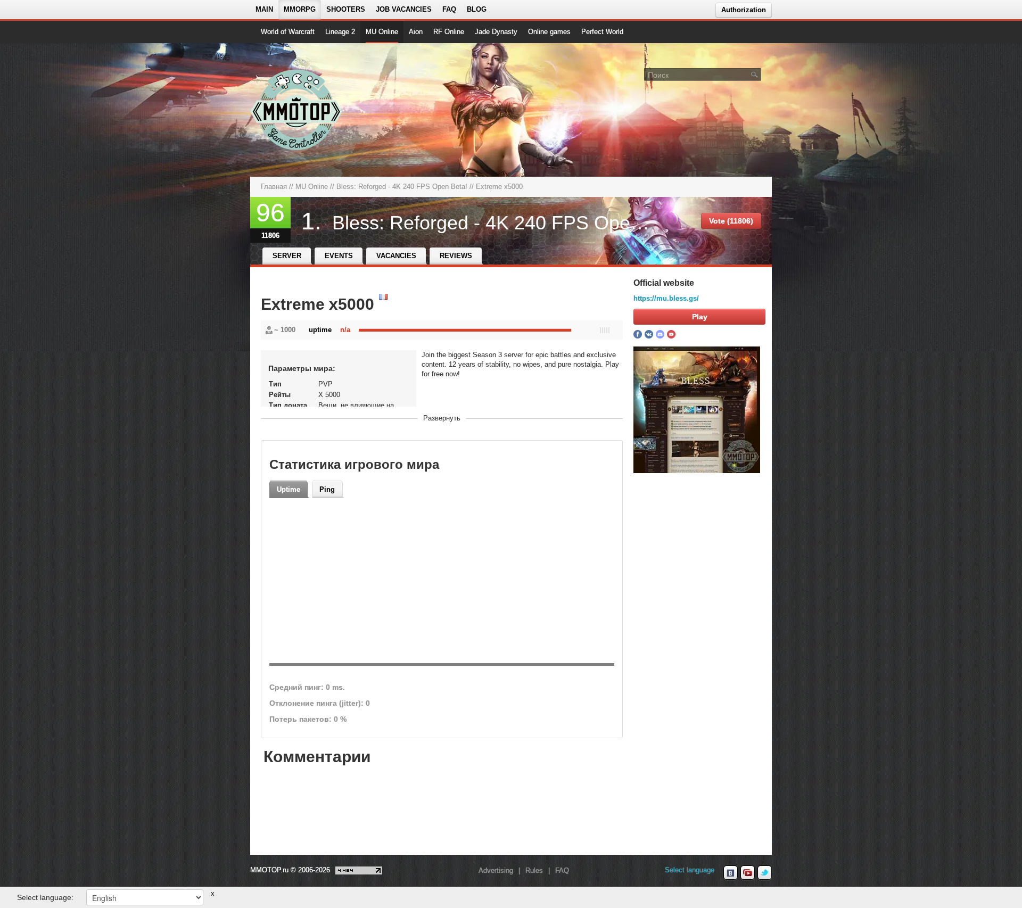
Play (699, 316)
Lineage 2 (340, 32)
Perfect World (602, 32)
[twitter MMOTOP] (764, 872)
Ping (327, 489)
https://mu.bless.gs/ (666, 298)
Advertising (496, 870)
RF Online (448, 32)
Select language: (45, 897)
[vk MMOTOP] (730, 872)
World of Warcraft (288, 32)
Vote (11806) (731, 221)
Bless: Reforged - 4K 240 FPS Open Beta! (401, 187)
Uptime (288, 489)
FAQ (449, 9)
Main (264, 9)
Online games (549, 32)
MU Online (382, 32)
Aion (416, 32)
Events (339, 256)
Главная (274, 187)
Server (287, 256)
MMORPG (300, 9)
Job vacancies (404, 9)
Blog (477, 9)
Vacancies (396, 256)
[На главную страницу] (296, 109)
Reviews (456, 256)
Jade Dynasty (496, 32)
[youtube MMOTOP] (747, 872)
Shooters (345, 9)
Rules (534, 870)
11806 (270, 236)
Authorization (743, 10)
